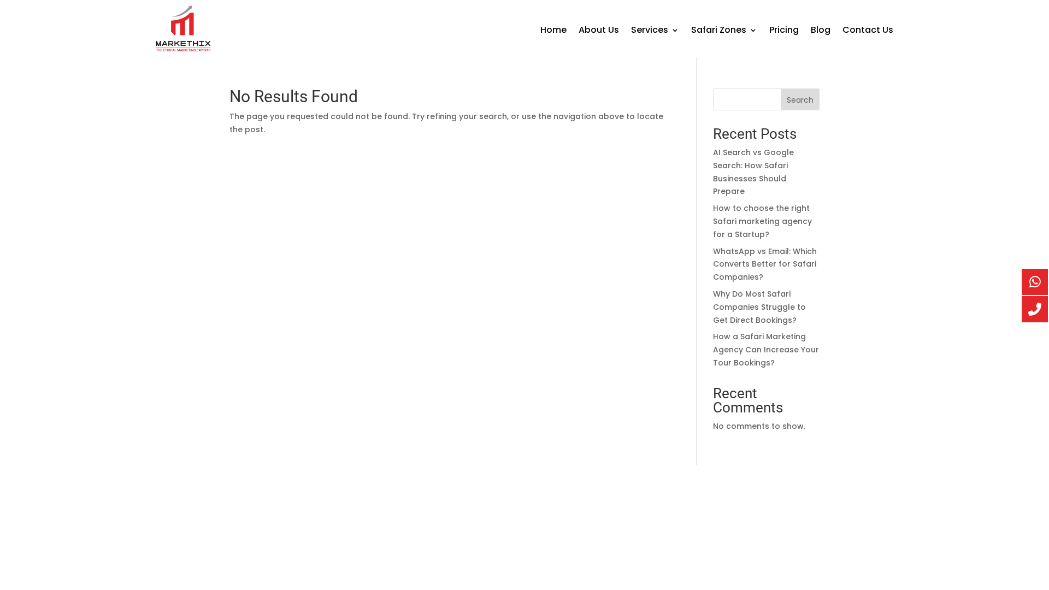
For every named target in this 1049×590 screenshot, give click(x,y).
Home (553, 31)
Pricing (784, 31)
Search (800, 100)
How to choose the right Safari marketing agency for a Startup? (762, 221)
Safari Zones (718, 31)
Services (649, 31)
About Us (599, 31)
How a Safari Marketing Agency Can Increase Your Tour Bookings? (766, 349)
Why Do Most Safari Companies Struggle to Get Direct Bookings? (759, 307)
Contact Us (867, 31)
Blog (820, 31)
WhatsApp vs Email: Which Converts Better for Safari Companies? (765, 264)
